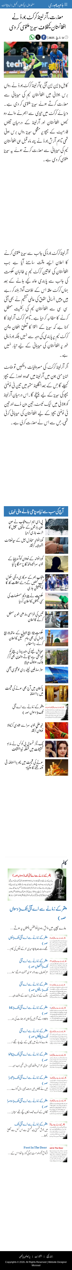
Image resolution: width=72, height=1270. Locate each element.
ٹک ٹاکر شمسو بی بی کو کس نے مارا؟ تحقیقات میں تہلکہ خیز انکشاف (25, 746)
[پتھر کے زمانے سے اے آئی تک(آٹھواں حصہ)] (58, 968)
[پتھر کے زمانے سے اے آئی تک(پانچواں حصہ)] (58, 1038)
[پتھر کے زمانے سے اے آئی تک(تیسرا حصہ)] (58, 1084)
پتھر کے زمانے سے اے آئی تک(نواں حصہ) (28, 940)
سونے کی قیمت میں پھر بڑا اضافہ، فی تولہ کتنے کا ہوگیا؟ (24, 764)
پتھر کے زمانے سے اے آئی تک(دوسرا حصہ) (27, 1103)
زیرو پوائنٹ (6, 4)
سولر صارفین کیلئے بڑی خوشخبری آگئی (24, 669)
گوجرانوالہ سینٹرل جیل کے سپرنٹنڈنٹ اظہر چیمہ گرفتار (23, 542)
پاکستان (22, 4)
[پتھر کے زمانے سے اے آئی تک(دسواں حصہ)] (37, 886)
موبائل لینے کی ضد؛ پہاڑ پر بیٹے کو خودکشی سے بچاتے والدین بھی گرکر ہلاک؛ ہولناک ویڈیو (25, 656)
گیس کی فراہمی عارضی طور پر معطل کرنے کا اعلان (25, 616)
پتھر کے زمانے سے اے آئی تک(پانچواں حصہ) (33, 1033)
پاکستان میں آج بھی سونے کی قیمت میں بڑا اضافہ (24, 690)
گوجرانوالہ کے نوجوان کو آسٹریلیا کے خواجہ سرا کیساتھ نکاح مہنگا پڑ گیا (25, 561)
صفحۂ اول (30, 4)
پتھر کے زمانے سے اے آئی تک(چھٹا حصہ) (28, 1010)
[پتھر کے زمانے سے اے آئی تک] (58, 1131)
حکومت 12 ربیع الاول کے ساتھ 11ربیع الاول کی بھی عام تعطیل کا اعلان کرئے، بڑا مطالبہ (23, 638)
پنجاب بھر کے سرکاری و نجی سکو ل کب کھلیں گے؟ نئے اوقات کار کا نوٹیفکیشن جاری (24, 582)
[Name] (66, 4)
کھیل (14, 4)
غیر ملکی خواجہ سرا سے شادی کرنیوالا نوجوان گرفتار (25, 727)
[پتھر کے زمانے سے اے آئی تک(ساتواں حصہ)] (58, 991)
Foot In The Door (35, 1147)
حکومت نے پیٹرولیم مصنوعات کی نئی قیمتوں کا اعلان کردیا (25, 598)
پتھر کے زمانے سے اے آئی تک (30, 1124)
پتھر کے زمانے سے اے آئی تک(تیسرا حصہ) (28, 1080)
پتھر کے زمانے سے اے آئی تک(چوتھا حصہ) (28, 1056)
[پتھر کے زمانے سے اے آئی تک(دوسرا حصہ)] (58, 1108)
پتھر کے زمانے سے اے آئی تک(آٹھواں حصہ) (33, 963)
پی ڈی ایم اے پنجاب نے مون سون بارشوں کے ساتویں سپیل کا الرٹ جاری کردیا (25, 527)
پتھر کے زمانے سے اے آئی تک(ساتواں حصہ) (33, 986)
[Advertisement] (36, 203)
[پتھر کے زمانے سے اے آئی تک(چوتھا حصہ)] (58, 1061)
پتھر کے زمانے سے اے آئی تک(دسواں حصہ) (27, 709)
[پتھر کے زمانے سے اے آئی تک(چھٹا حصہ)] (58, 1015)
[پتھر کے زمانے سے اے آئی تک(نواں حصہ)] (58, 945)
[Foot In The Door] (58, 1154)
